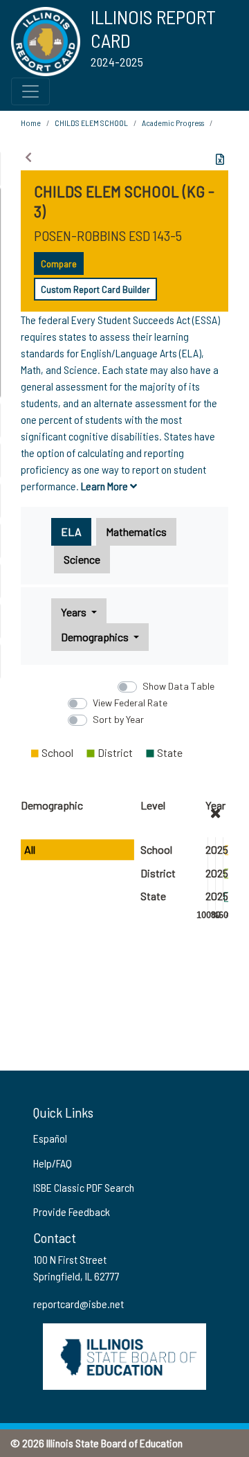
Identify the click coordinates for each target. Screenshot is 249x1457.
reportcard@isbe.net (78, 1303)
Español (50, 1138)
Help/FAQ (52, 1163)
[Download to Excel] (220, 159)
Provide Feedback (71, 1211)
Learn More (105, 485)
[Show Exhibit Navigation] (28, 157)
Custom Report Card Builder (95, 289)
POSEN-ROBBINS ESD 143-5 (108, 235)
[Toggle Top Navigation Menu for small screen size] (30, 91)
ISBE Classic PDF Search (83, 1187)
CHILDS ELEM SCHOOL (91, 122)
